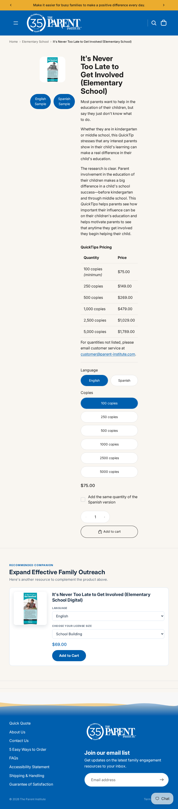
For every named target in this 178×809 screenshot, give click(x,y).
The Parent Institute (33, 799)
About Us (17, 731)
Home (13, 41)
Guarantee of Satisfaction (31, 784)
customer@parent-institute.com (108, 354)
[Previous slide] (11, 5)
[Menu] (15, 22)
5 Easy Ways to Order (27, 749)
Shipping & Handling (26, 775)
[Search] (154, 23)
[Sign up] (162, 780)
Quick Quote (20, 723)
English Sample (40, 101)
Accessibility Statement (29, 766)
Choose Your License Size (72, 626)
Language (59, 608)
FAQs (13, 758)
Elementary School (35, 41)
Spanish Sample (64, 101)
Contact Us (19, 740)
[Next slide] (164, 5)
